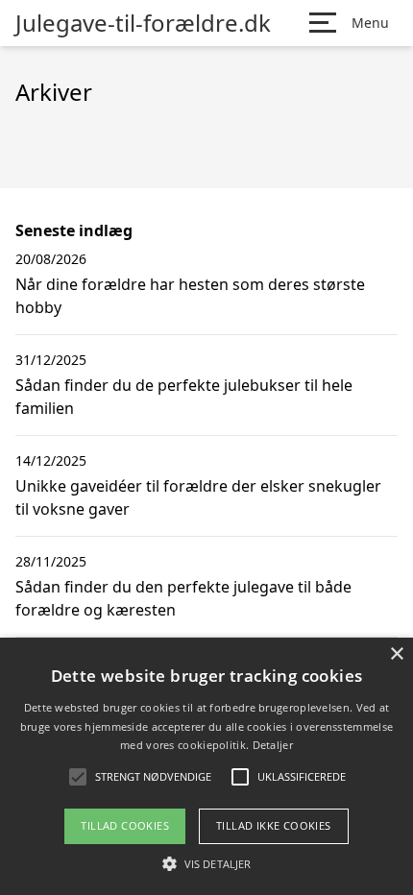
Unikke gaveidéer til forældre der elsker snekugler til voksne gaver (198, 497)
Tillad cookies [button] (125, 825)
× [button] (396, 654)
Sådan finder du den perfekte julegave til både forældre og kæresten (183, 598)
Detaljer (273, 745)
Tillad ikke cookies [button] (273, 825)
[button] (206, 863)
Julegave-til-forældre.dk (143, 23)
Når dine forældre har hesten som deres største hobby (190, 296)
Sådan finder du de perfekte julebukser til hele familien (183, 397)
